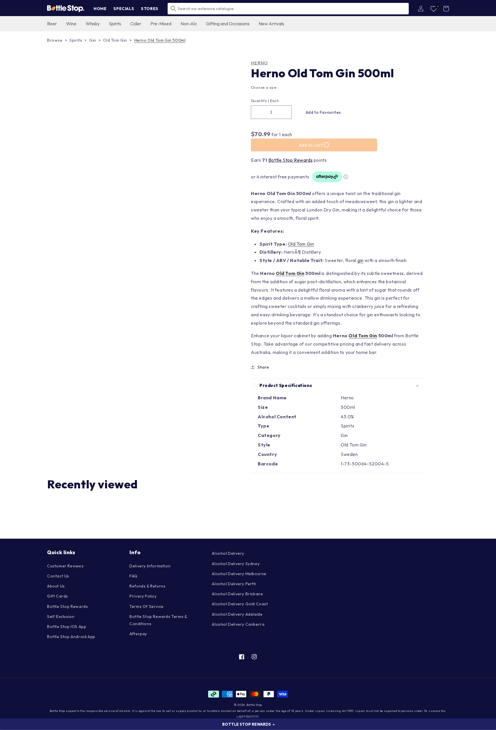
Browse (55, 40)
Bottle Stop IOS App (66, 626)
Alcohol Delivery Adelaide (237, 614)
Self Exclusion (60, 616)
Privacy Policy (142, 596)
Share (263, 367)
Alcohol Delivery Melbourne (239, 573)
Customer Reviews (65, 566)
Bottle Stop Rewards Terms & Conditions (158, 620)
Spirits (75, 40)
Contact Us (58, 576)
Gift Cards (57, 596)
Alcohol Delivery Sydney (235, 563)
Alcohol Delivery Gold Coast (240, 603)
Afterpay (138, 633)
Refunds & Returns (147, 586)
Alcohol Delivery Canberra (238, 624)
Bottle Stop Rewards (290, 160)
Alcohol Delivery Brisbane (237, 593)
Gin (92, 40)
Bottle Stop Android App (71, 636)
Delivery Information (149, 566)
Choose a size (263, 87)
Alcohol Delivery (228, 553)
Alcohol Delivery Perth (234, 583)
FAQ (133, 576)
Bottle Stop (254, 705)
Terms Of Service (146, 606)
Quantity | (260, 100)
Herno (259, 63)
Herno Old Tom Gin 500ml (160, 40)
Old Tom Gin (115, 40)
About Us (56, 586)
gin (360, 260)
